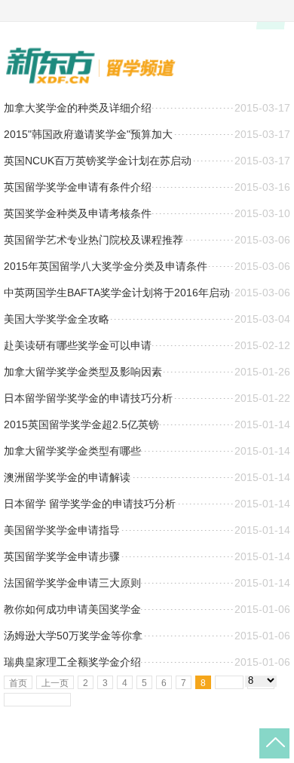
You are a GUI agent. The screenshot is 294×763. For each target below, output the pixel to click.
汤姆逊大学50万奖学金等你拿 (73, 636)
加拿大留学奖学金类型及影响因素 (83, 372)
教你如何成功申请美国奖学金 (72, 609)
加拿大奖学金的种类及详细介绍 (78, 108)
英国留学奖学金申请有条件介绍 (78, 187)
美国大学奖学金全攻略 (56, 319)
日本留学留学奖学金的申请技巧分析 (88, 398)
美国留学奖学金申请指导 (62, 530)
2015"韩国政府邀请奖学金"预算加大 (88, 134)
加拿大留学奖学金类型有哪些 (72, 451)
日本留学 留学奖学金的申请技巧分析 (90, 504)
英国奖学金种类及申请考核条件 (78, 213)
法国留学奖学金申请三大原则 (72, 583)
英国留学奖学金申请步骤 (62, 556)
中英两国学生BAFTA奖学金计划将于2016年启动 (117, 293)
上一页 (55, 683)
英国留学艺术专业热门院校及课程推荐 (93, 240)
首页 (18, 683)
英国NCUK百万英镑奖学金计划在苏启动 (97, 161)
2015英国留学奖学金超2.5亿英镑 (81, 424)
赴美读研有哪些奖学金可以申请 (78, 345)
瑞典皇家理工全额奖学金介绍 (72, 662)
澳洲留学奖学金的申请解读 (67, 477)
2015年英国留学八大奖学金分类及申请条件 (105, 266)
